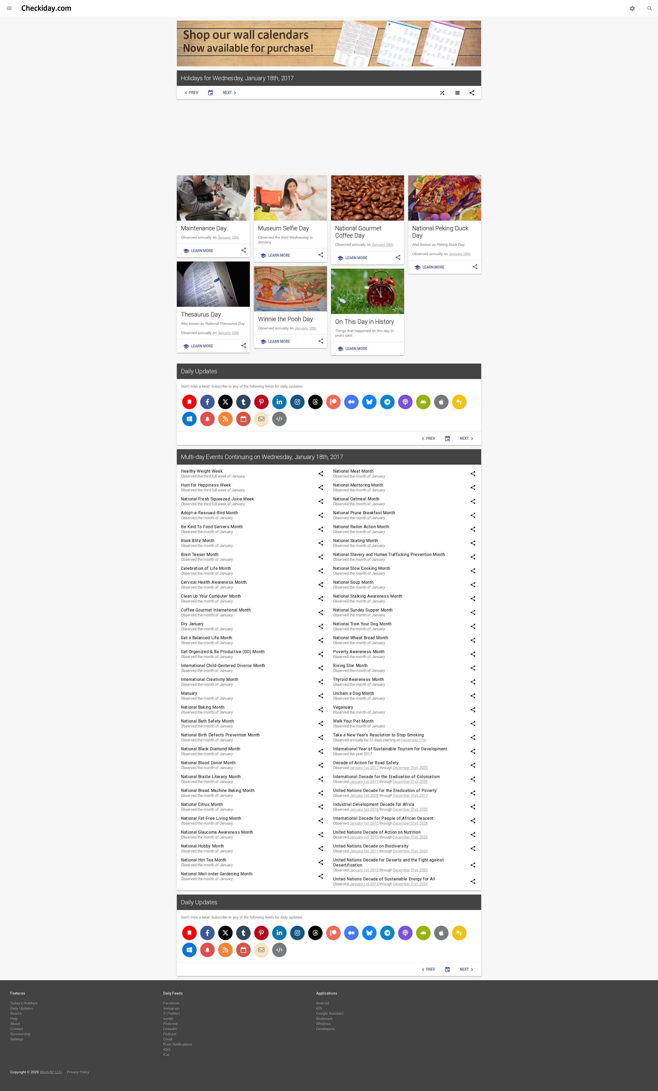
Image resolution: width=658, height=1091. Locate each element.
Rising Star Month (350, 665)
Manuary (189, 693)
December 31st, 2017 (410, 796)
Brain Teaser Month (200, 554)
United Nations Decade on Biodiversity (371, 846)
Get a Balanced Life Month (206, 637)
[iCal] (243, 419)
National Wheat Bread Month (360, 637)
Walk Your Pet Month (353, 721)
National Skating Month (355, 540)
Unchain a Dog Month (353, 693)
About (15, 1024)
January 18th (228, 237)
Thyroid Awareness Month (358, 679)
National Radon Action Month (361, 526)
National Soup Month (353, 582)
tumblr (168, 1018)
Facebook (171, 1003)
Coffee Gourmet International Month (216, 610)
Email (167, 1039)
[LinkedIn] (279, 402)
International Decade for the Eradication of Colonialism (386, 776)
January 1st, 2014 (364, 884)
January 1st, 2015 (364, 823)
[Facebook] (207, 402)
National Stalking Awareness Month (367, 596)
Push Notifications (177, 1044)
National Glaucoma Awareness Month (217, 832)
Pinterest (170, 1024)
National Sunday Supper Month (363, 610)
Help (14, 1018)
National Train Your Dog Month (362, 623)
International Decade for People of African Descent (383, 818)
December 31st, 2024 (410, 823)
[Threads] (315, 402)
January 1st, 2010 (364, 870)
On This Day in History (364, 321)
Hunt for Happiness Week (206, 485)
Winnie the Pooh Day (285, 319)
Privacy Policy (78, 1072)
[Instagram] (297, 402)
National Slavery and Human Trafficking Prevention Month (389, 554)
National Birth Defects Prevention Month (220, 735)
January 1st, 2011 (364, 768)
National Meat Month (353, 471)
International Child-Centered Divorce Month (223, 665)
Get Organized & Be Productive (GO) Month (223, 651)
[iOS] (441, 402)
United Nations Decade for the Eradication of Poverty (385, 790)
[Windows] (189, 419)
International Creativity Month (209, 679)
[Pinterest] (261, 402)
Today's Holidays (24, 1003)
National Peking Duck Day (440, 232)
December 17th (413, 740)
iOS (319, 1008)
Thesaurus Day (201, 314)
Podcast (169, 1034)
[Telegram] (387, 402)
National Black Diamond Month (210, 748)
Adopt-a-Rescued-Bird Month (209, 512)
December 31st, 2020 (410, 768)
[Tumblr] (243, 402)
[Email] (261, 419)
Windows (323, 1024)
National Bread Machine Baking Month (217, 790)
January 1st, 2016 (364, 809)
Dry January (192, 623)
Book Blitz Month (197, 540)
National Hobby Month (202, 846)
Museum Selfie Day (283, 228)
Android (322, 1003)
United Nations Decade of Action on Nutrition (377, 832)
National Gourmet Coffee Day (358, 232)
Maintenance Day (203, 228)
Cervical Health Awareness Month (214, 582)
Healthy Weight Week (202, 471)
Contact (16, 1029)
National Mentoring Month (358, 485)
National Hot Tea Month (203, 860)
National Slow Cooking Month (361, 568)
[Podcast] (405, 402)
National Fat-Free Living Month (211, 818)
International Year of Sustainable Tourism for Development (390, 748)
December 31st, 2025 (410, 809)
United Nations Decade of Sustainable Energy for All (384, 879)
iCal (166, 1054)
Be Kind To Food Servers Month (212, 526)
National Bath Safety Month (207, 721)
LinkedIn (170, 1029)
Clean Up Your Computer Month (211, 596)
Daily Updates (199, 371)
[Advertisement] (329, 137)
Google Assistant (329, 1013)
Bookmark (324, 1018)
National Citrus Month (202, 804)
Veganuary (343, 707)
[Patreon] (333, 402)
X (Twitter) (171, 1013)
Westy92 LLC (51, 1072)
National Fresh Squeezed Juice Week (217, 499)
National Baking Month (202, 707)
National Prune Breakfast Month (364, 512)
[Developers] (279, 419)
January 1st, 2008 (364, 796)
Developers (325, 1029)
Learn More (198, 251)
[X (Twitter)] (225, 402)
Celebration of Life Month (206, 568)
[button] (9, 8)
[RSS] (225, 419)
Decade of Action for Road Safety (366, 762)
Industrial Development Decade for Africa (373, 804)
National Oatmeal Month (356, 499)
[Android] (423, 402)
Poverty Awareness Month (359, 651)
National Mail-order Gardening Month (216, 873)
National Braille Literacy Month (211, 776)
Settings (16, 1039)
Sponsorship (20, 1034)
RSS (166, 1049)
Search (16, 1013)
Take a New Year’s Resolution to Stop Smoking (378, 735)
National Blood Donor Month (208, 762)
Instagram (171, 1008)
